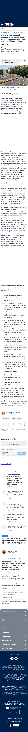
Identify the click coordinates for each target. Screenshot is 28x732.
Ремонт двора (5, 418)
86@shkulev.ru (21, 677)
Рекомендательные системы (14, 701)
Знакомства (14, 21)
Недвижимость (5, 21)
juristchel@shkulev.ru (20, 679)
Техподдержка (6, 640)
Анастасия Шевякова (13, 412)
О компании (5, 632)
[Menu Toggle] (2, 24)
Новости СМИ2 (6, 464)
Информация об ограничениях (14, 696)
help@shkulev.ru (17, 680)
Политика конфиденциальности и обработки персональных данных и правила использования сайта (14, 704)
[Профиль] (26, 24)
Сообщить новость (8, 616)
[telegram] (12, 658)
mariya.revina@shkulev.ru (9, 689)
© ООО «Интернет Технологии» (14, 721)
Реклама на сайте (7, 624)
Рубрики (4, 620)
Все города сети (7, 648)
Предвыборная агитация (9, 644)
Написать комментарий (9, 61)
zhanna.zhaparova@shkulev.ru (8, 686)
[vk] (16, 658)
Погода (21, 21)
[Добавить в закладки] (21, 60)
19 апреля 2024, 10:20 (6, 55)
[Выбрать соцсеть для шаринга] (25, 60)
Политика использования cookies (14, 699)
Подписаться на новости (9, 612)
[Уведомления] (22, 24)
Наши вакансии (6, 636)
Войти (6, 453)
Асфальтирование (16, 418)
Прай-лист (5, 628)
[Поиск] (19, 24)
